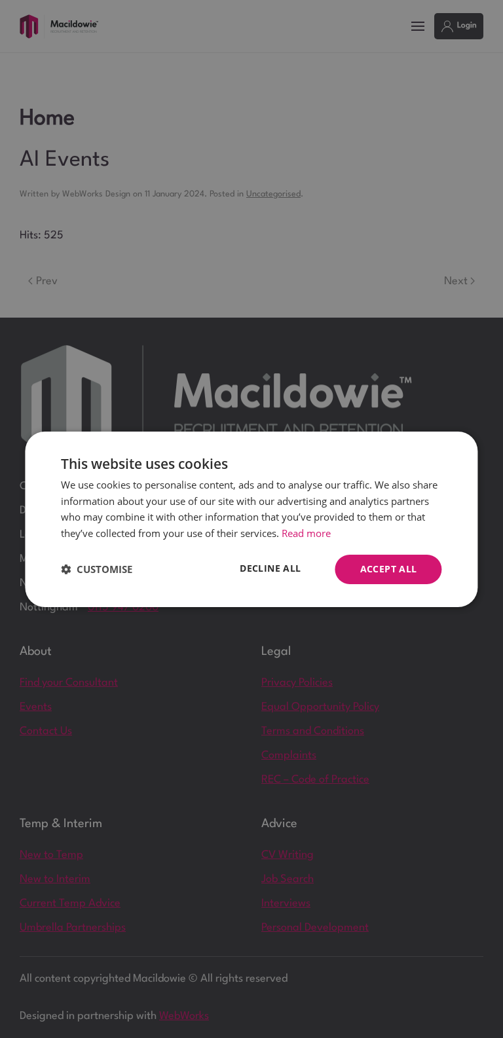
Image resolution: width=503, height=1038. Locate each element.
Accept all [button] (388, 569)
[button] (96, 569)
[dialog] (251, 518)
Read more (306, 533)
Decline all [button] (270, 568)
